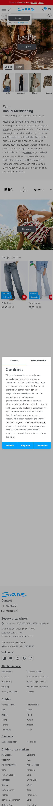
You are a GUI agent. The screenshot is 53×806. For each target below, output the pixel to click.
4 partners (34, 390)
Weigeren (25, 445)
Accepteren (42, 445)
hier (44, 422)
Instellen (10, 445)
